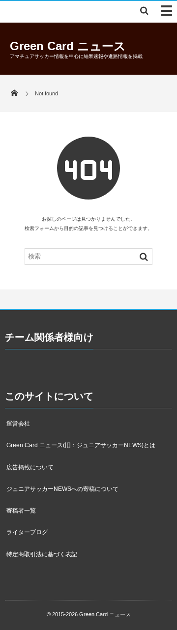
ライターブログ (27, 532)
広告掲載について (30, 467)
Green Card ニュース (68, 46)
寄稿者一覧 (21, 510)
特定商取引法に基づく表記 (41, 554)
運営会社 (18, 423)
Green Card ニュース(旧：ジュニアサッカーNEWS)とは (80, 445)
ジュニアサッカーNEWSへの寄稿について (62, 489)
